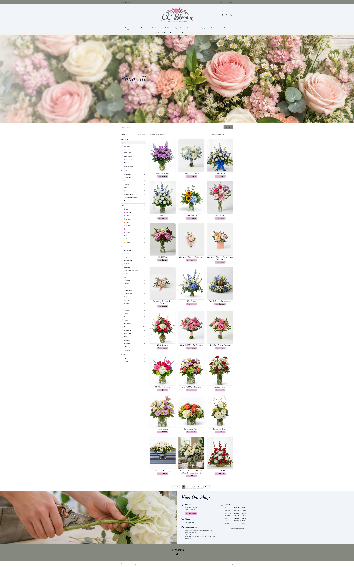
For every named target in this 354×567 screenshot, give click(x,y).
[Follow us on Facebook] (177, 554)
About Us (221, 2)
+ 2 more (194, 532)
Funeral (189, 28)
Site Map (230, 564)
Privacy (216, 564)
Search (230, 127)
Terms (210, 564)
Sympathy (178, 28)
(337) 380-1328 (127, 2)
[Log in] (227, 15)
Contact (229, 2)
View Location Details (237, 528)
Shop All (127, 28)
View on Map (192, 513)
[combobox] (224, 134)
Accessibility (223, 564)
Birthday (167, 28)
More (225, 28)
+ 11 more (188, 538)
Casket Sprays (201, 28)
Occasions (214, 28)
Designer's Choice (141, 28)
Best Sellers (156, 28)
